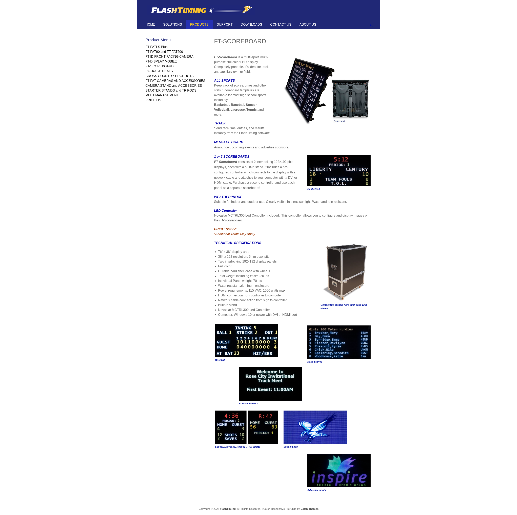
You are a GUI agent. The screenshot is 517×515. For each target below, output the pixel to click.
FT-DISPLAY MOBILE (161, 61)
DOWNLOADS (251, 24)
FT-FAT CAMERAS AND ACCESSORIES (175, 80)
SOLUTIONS (172, 24)
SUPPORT (225, 24)
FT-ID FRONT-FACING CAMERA (169, 56)
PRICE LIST (154, 100)
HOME (150, 24)
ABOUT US (307, 24)
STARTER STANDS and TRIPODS (171, 90)
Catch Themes (309, 508)
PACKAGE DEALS (159, 71)
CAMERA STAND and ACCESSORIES (173, 85)
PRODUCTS (199, 24)
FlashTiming (228, 508)
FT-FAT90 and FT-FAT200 (164, 51)
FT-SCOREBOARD (159, 66)
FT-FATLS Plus (156, 47)
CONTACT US (280, 24)
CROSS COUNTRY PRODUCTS (169, 76)
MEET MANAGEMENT (162, 95)
